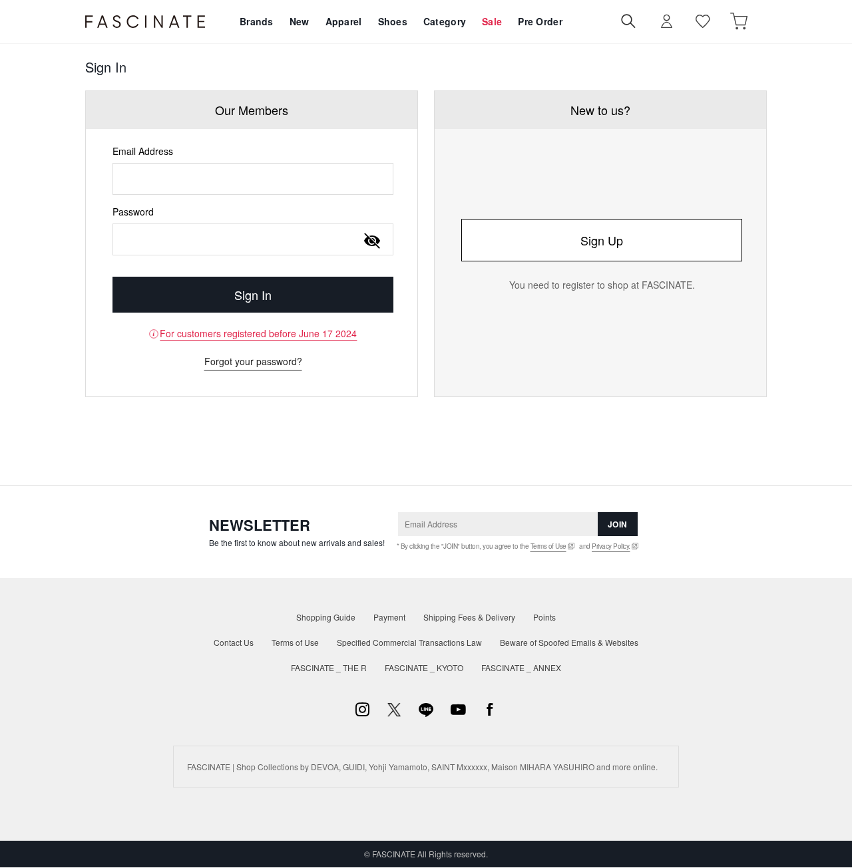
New (300, 21)
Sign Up (601, 240)
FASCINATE (145, 21)
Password (133, 211)
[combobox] (252, 179)
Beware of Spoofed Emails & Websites (569, 642)
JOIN (618, 524)
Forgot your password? (253, 361)
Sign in (667, 21)
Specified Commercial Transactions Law (409, 642)
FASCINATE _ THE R (329, 667)
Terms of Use (548, 546)
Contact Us (234, 642)
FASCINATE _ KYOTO (424, 667)
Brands (257, 21)
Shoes (392, 21)
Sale (492, 21)
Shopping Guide (325, 617)
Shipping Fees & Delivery (469, 617)
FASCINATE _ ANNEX (521, 667)
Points (544, 617)
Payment (389, 617)
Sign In (253, 294)
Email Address (142, 151)
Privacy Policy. (611, 546)
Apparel (343, 21)
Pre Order (540, 21)
